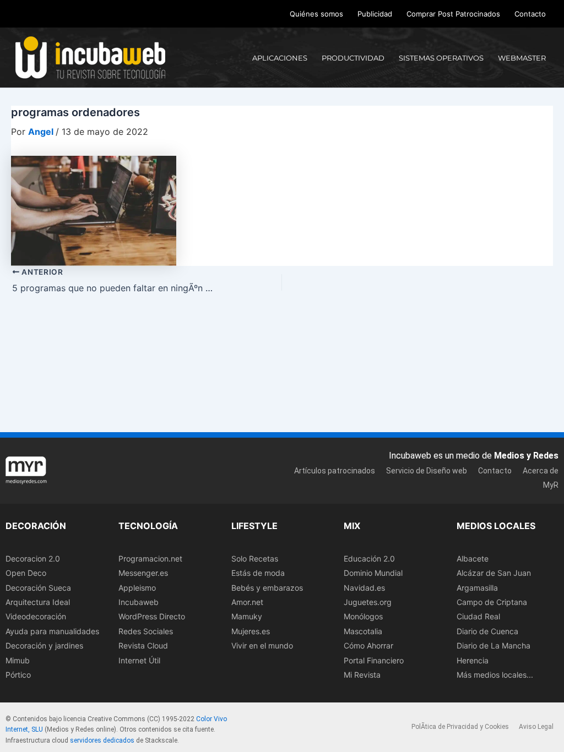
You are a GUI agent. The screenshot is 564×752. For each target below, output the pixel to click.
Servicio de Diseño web (426, 470)
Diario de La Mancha (493, 645)
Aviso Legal (536, 727)
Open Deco (26, 572)
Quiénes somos (316, 13)
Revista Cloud (143, 645)
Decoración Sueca (38, 587)
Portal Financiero (374, 660)
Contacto (530, 13)
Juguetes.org (368, 602)
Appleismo (137, 587)
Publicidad (374, 13)
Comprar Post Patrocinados (453, 13)
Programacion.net (150, 558)
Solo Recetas (254, 558)
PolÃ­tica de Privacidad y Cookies (460, 727)
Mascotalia (363, 631)
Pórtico (18, 674)
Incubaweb (138, 602)
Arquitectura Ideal (38, 602)
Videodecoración (36, 616)
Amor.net (247, 602)
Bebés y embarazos (267, 587)
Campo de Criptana (492, 602)
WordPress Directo (151, 616)
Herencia (473, 660)
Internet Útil (139, 660)
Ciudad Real (478, 616)
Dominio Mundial (373, 572)
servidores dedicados (102, 740)
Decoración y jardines (44, 645)
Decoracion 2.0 (33, 558)
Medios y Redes (526, 455)
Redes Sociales (145, 631)
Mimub (18, 660)
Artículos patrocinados (334, 470)
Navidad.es (364, 587)
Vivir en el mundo (262, 645)
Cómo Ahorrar (368, 645)
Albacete (473, 558)
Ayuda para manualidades (52, 631)
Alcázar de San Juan (494, 572)
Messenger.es (143, 572)
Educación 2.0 (369, 558)
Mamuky (246, 616)
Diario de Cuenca (487, 631)
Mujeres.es (250, 631)
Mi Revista (362, 674)
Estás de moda (258, 572)
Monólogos (363, 616)
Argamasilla (477, 587)
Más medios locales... (495, 674)
